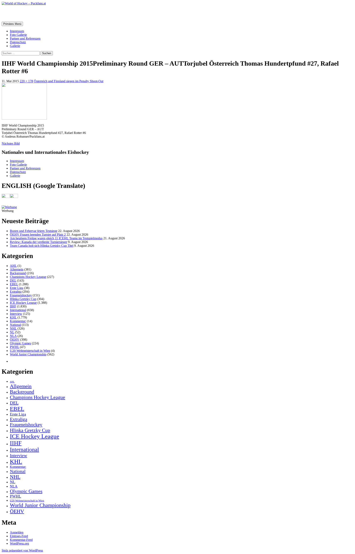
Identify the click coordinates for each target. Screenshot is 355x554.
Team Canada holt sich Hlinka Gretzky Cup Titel (41, 245)
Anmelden (16, 532)
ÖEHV (14, 339)
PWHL (14, 347)
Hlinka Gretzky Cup (23, 299)
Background (18, 273)
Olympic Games (20, 343)
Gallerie (15, 46)
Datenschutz (18, 42)
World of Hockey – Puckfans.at (45, 13)
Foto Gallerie (18, 35)
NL (12, 332)
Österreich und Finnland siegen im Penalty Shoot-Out (68, 81)
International (18, 310)
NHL (13, 328)
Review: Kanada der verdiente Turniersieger (38, 242)
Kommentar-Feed (21, 539)
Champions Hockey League (28, 277)
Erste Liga (16, 288)
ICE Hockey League (23, 302)
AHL (13, 265)
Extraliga (16, 291)
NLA (13, 336)
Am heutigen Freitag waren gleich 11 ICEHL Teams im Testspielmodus (56, 238)
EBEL (14, 284)
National (15, 325)
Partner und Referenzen (25, 38)
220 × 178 (26, 81)
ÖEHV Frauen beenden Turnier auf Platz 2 (38, 234)
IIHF (13, 306)
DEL (13, 280)
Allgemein (16, 269)
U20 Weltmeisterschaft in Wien (30, 350)
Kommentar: (18, 321)
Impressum (17, 31)
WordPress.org (19, 543)
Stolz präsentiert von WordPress (22, 550)
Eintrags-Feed (19, 536)
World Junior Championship (28, 354)
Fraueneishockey (21, 295)
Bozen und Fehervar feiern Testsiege (33, 231)
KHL (13, 317)
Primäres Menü (12, 23)
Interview (16, 313)
